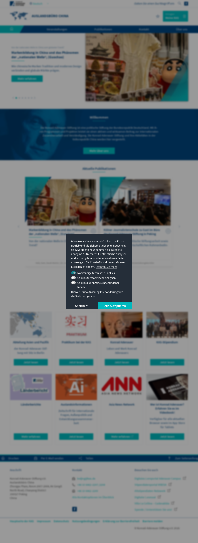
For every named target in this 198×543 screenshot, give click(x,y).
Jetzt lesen (31, 362)
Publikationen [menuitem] (103, 29)
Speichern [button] (81, 306)
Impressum (44, 521)
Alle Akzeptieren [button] (115, 306)
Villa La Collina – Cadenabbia (152, 503)
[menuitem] (14, 29)
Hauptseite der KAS (22, 521)
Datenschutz (61, 521)
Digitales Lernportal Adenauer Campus (158, 478)
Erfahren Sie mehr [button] (106, 266)
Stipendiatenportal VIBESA (151, 484)
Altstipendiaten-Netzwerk (150, 491)
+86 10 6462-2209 (87, 491)
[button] (13, 98)
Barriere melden (153, 521)
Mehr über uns (99, 151)
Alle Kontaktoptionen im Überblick (93, 497)
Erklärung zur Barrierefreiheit (121, 521)
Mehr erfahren (27, 78)
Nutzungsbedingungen (86, 521)
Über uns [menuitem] (181, 29)
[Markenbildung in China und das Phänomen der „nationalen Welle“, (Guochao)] (61, 221)
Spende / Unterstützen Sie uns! (154, 509)
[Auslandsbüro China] (19, 16)
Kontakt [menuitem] (144, 29)
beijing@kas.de (86, 478)
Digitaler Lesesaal (145, 497)
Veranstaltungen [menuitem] (57, 29)
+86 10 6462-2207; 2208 (91, 484)
